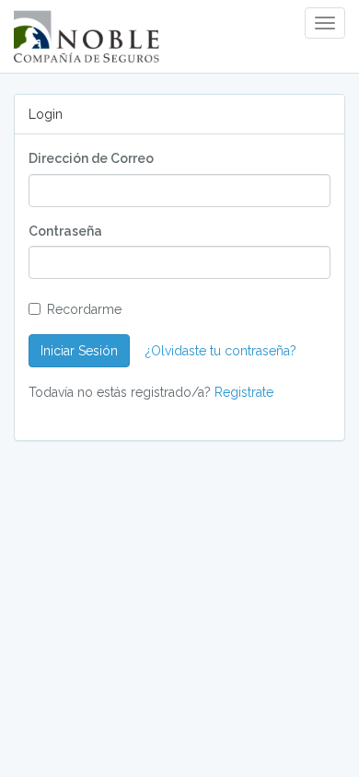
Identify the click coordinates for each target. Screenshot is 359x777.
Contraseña (65, 231)
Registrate (243, 392)
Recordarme (84, 309)
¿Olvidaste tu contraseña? (220, 350)
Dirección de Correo (91, 158)
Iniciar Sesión (79, 350)
